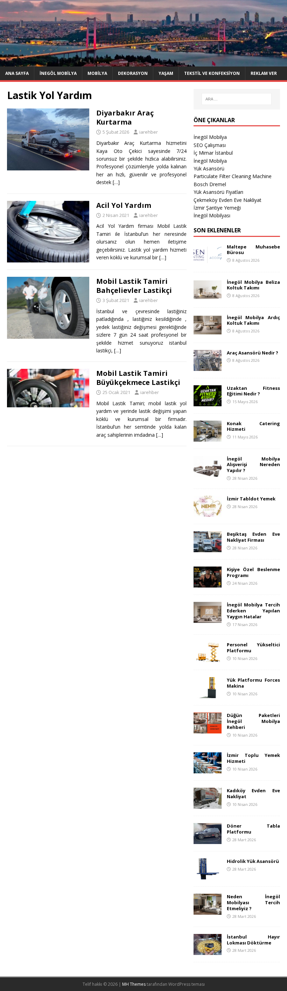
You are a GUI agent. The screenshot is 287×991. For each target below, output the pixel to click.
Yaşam (166, 73)
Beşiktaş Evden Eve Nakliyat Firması (253, 537)
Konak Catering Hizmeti (253, 426)
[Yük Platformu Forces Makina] (208, 694)
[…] (116, 182)
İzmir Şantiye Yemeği (217, 207)
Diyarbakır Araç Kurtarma (125, 117)
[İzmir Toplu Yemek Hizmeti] (208, 769)
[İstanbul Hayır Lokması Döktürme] (208, 950)
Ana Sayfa (17, 73)
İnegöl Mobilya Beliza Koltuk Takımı (253, 285)
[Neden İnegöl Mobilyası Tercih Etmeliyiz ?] (208, 910)
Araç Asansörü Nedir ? (252, 353)
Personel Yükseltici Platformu (253, 647)
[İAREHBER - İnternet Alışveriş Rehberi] (143, 62)
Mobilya (97, 73)
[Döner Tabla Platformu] (208, 840)
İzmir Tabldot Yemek (251, 498)
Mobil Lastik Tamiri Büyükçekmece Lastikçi (138, 377)
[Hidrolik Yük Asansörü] (208, 875)
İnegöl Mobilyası (212, 215)
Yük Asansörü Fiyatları (218, 192)
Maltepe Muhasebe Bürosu (253, 250)
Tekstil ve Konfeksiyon (212, 73)
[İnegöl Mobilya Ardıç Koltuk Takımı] (208, 331)
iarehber (148, 132)
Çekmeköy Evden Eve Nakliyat (227, 200)
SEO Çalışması (210, 145)
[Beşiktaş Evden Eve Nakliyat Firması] (208, 547)
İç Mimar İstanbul (213, 152)
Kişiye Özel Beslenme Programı (253, 572)
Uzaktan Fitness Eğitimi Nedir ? (253, 391)
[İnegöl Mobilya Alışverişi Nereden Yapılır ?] (208, 472)
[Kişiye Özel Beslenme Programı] (208, 583)
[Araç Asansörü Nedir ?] (208, 366)
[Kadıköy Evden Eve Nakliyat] (208, 804)
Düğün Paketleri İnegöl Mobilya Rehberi (253, 721)
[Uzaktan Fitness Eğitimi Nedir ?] (208, 402)
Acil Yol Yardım (123, 205)
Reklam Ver (264, 73)
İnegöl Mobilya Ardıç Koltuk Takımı (253, 320)
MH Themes (134, 984)
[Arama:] (236, 99)
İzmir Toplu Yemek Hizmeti (253, 758)
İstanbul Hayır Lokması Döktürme (253, 940)
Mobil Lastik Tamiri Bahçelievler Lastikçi (134, 285)
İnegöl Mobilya (58, 73)
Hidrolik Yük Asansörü (253, 861)
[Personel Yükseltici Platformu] (208, 658)
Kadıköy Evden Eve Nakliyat (253, 793)
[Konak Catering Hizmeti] (208, 437)
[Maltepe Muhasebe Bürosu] (208, 260)
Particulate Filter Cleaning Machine (233, 176)
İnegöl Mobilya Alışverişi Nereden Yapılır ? (253, 465)
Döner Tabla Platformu (253, 829)
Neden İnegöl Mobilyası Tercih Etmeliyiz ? (253, 902)
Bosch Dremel (210, 184)
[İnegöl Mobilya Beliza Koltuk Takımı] (208, 296)
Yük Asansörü (209, 168)
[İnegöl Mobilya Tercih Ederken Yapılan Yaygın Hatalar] (208, 618)
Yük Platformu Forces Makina (253, 683)
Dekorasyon (133, 73)
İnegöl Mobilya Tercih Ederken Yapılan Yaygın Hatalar (253, 611)
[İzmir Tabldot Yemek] (208, 512)
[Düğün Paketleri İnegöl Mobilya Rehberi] (208, 729)
